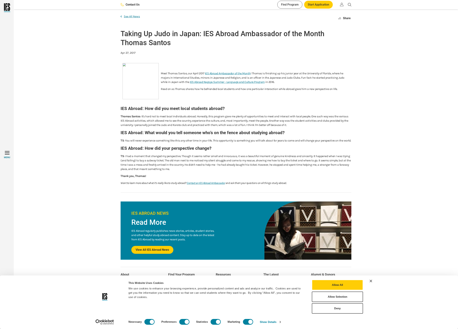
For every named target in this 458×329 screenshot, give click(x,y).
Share (347, 18)
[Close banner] (371, 281)
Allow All (337, 284)
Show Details (268, 321)
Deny (337, 308)
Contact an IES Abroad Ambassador (206, 183)
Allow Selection (337, 296)
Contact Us (133, 4)
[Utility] (342, 4)
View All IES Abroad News (152, 249)
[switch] (184, 322)
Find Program (290, 4)
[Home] (7, 7)
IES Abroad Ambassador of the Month (228, 73)
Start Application (318, 4)
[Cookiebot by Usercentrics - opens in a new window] (104, 322)
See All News (132, 16)
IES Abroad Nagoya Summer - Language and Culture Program (227, 82)
